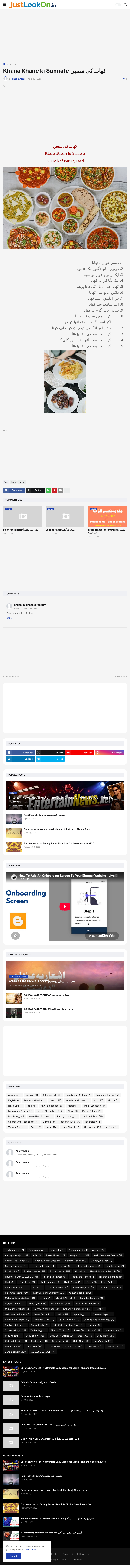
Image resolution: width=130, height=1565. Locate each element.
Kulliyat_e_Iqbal (80, 1292)
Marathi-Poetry (15, 1303)
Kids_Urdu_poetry (17, 1292)
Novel (73, 1111)
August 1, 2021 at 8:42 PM (25, 608)
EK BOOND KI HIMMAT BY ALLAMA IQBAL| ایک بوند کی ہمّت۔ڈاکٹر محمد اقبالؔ (62, 1410)
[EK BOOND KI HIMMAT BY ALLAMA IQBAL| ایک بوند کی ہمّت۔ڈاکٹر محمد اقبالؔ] (11, 1414)
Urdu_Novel (105, 1335)
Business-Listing (75, 1260)
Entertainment (115, 1266)
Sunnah (21, 482)
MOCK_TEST (37, 1303)
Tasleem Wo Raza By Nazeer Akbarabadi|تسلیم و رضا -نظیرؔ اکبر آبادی (57, 1518)
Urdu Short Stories (61, 1335)
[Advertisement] (65, 36)
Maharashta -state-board (20, 1298)
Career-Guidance (15, 1266)
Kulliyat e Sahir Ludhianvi (48, 1292)
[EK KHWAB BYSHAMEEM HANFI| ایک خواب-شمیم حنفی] (11, 1428)
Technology (93, 1121)
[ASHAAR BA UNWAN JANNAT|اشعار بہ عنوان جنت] (14, 1013)
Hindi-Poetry (72, 1282)
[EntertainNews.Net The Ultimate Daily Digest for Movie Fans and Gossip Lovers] (11, 1371)
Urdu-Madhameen (36, 1341)
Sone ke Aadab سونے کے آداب (60, 529)
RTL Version (83, 1554)
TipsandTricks (17, 1127)
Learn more (30, 1549)
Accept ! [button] (14, 1556)
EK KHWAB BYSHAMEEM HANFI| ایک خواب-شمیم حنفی (49, 1424)
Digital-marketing (107, 1095)
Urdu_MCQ (84, 1335)
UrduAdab (93, 1127)
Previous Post (12, 676)
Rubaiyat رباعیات (67, 1116)
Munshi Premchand (88, 1303)
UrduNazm (73, 1346)
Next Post (120, 676)
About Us (54, 1554)
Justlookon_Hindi (83, 1287)
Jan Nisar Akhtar (57, 1287)
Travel (36, 1127)
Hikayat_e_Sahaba (110, 1276)
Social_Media (39, 1325)
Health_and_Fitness (54, 1276)
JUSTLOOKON (75, 1559)
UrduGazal (34, 1346)
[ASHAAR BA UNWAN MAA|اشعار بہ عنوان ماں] (14, 998)
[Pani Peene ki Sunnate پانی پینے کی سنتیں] (14, 819)
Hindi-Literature (49, 1282)
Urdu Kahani (13, 1335)
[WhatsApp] (48, 490)
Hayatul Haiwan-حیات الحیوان (21, 1276)
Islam (14, 64)
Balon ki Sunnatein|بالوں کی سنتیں (20, 529)
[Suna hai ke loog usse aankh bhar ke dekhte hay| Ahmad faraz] (14, 833)
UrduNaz (53, 1346)
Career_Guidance (101, 1260)
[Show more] (67, 490)
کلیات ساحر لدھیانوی (43, 1351)
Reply (9, 617)
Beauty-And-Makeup (78, 1095)
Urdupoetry (94, 1346)
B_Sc (37, 1255)
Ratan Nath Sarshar (40, 1116)
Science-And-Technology (23, 1121)
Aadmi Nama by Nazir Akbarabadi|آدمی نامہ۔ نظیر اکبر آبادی (51, 1532)
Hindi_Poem (27, 1282)
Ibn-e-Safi (15, 1105)
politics (111, 1127)
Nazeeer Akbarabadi (46, 1309)
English (14, 1100)
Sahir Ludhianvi (92, 1116)
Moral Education (94, 1105)
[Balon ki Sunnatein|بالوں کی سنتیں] (11, 1386)
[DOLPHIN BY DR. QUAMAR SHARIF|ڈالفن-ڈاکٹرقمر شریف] (11, 1442)
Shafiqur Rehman (15, 1325)
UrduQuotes (115, 1346)
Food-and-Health (34, 1100)
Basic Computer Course (108, 1255)
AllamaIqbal (78, 1250)
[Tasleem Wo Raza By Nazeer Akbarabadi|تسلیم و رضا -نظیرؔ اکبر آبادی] (11, 1522)
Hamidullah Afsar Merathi (105, 1271)
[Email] (60, 490)
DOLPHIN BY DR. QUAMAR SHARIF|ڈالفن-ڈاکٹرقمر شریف (50, 1438)
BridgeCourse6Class (47, 1260)
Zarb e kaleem (15, 1351)
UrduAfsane (13, 1346)
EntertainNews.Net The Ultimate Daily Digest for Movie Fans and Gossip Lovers (63, 1367)
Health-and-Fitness (77, 1100)
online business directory (30, 604)
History (113, 1100)
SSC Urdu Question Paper (68, 1325)
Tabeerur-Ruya (69, 1121)
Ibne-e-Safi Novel (17, 1287)
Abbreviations (37, 1250)
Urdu (51, 1127)
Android (32, 1095)
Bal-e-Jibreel (51, 1095)
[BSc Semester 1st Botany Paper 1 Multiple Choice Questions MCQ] (14, 847)
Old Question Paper (17, 1314)
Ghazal (55, 1100)
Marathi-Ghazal (66, 1298)
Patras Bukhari (91, 1111)
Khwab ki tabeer (52, 1105)
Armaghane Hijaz (16, 1255)
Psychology (16, 1116)
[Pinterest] (54, 490)
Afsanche (15, 1095)
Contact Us (68, 1554)
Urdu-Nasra (60, 1341)
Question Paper (102, 1314)
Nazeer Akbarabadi (50, 1111)
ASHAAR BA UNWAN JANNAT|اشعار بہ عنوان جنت (49, 1009)
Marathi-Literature (91, 1298)
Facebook (12, 1271)
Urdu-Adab (13, 1341)
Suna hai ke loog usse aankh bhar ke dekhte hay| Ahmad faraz (57, 829)
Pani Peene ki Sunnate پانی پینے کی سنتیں (44, 815)
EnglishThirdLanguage (87, 1266)
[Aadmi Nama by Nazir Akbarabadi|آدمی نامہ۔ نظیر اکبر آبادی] (11, 1536)
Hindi (98, 1100)
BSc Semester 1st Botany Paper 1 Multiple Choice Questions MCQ (59, 843)
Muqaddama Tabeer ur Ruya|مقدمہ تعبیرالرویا (106, 531)
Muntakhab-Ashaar (20, 1111)
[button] (4, 4)
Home (6, 64)
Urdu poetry (35, 1335)
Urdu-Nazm (81, 1341)
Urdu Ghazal (71, 1127)
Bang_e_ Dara (79, 1255)
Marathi (74, 1105)
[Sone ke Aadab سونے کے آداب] (11, 1400)
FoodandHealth (59, 1271)
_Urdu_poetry (14, 1250)
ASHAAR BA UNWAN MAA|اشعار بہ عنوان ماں (47, 994)
